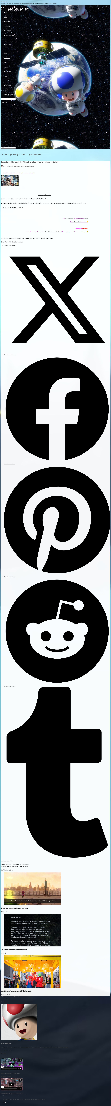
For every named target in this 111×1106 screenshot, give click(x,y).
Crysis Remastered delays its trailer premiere (14, 950)
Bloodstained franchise (26, 238)
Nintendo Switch (45, 238)
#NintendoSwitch (41, 198)
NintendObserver (14, 9)
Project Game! (7, 116)
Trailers (5, 133)
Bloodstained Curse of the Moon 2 (53, 231)
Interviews (6, 140)
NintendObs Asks (8, 142)
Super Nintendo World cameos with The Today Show (16, 991)
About (5, 109)
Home (5, 107)
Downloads (6, 120)
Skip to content (4, 1)
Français (6, 144)
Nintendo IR (7, 124)
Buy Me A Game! (64, 1047)
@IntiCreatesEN (23, 198)
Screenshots (7, 129)
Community (7, 113)
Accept (4, 1102)
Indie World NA (36, 238)
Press (5, 126)
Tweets (51, 238)
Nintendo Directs (8, 122)
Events (5, 138)
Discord (86, 218)
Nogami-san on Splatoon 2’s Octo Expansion (14, 908)
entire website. (25, 1047)
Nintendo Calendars (9, 118)
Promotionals (7, 135)
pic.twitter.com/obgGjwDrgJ (79, 203)
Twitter (6, 131)
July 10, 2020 (20, 208)
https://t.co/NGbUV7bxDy (67, 203)
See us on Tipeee (5, 999)
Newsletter (7, 111)
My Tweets (3, 1053)
